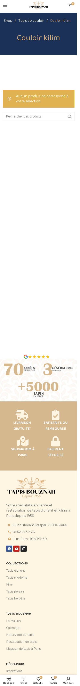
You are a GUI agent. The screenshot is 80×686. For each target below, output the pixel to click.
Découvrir (15, 664)
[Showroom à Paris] (23, 441)
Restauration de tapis (21, 642)
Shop (8, 21)
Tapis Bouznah (18, 613)
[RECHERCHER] (69, 116)
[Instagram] (24, 549)
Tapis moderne (16, 577)
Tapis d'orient (15, 570)
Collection (13, 628)
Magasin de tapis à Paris (23, 649)
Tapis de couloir (31, 21)
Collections (17, 563)
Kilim (9, 584)
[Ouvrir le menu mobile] (5, 5)
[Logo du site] (38, 5)
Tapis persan (15, 591)
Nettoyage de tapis (20, 635)
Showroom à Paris (22, 452)
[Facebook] (9, 549)
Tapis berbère (15, 598)
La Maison (13, 621)
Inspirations (14, 671)
